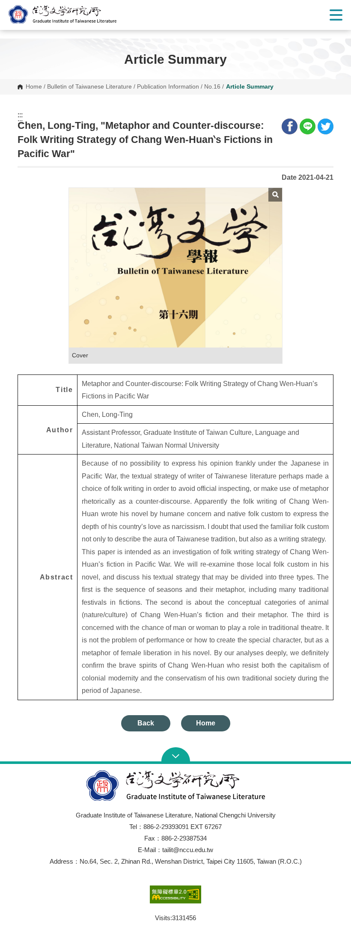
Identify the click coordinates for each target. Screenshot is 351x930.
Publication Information (168, 87)
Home (34, 87)
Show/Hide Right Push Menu (336, 15)
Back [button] (145, 723)
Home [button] (205, 723)
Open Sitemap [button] (175, 755)
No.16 (212, 87)
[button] (71, 14)
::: (20, 115)
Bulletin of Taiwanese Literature (89, 87)
